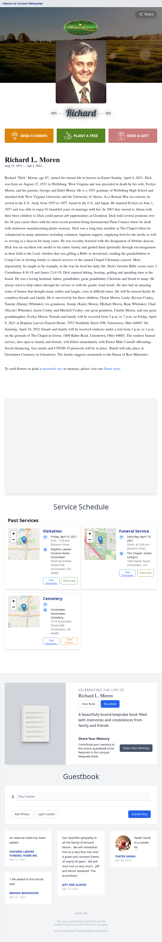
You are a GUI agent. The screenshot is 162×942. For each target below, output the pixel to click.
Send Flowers (69, 641)
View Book (88, 704)
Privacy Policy (69, 924)
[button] (24, 540)
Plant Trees (69, 580)
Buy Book (110, 704)
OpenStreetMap (85, 931)
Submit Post (139, 814)
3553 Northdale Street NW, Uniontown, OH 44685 (61, 567)
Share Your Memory (136, 748)
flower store (112, 368)
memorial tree (52, 368)
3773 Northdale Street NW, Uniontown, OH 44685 (61, 627)
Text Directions (51, 581)
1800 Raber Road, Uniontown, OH (138, 563)
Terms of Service (92, 924)
